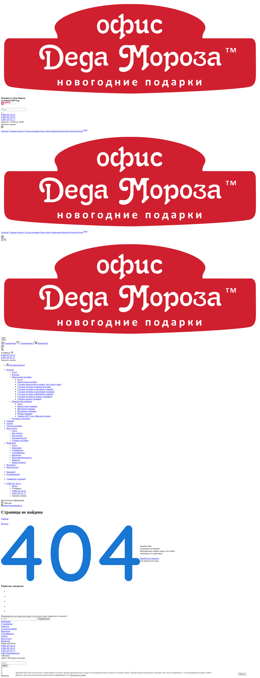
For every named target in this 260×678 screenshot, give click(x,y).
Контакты (5, 631)
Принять (242, 674)
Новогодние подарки (27, 382)
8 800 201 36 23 (8, 114)
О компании (6, 624)
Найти (4, 666)
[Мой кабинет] (2, 127)
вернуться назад (151, 561)
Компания (16, 448)
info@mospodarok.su (13, 505)
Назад (14, 372)
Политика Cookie (78, 675)
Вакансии (5, 641)
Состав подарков (9, 629)
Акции (4, 636)
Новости (5, 626)
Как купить (17, 433)
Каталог (15, 374)
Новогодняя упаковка (27, 406)
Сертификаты (7, 633)
